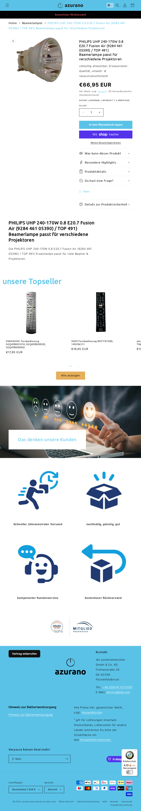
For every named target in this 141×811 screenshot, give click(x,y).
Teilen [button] (86, 191)
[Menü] (135, 751)
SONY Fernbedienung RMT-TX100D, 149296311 (92, 342)
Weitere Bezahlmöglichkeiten (106, 142)
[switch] (129, 772)
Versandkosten (92, 712)
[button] (7, 5)
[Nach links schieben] (63, 366)
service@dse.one (118, 692)
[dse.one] (51, 801)
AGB (104, 801)
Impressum (126, 801)
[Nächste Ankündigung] (134, 14)
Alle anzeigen (70, 375)
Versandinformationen (96, 739)
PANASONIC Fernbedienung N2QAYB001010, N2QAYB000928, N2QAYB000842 (26, 344)
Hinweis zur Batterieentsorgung (31, 714)
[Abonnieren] (66, 759)
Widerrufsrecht (66, 801)
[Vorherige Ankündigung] (6, 14)
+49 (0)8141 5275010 (117, 687)
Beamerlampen (32, 23)
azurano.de (27, 801)
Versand (102, 91)
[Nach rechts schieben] (78, 366)
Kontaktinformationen (121, 805)
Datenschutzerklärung (88, 801)
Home (13, 23)
